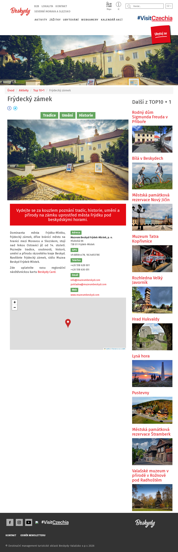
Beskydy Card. (47, 272)
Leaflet (108, 349)
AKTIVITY (41, 19)
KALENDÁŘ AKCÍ (112, 19)
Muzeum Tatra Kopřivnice (145, 238)
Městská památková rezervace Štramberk (151, 431)
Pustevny (140, 392)
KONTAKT (61, 6)
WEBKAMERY (89, 19)
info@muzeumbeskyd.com (85, 280)
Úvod (10, 90)
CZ (168, 6)
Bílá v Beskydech (147, 158)
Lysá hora (141, 356)
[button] (68, 323)
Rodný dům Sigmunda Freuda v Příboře (150, 117)
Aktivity (24, 90)
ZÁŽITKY (55, 19)
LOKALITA (47, 6)
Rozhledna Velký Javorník (147, 280)
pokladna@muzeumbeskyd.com (88, 284)
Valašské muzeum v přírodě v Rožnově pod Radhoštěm (150, 475)
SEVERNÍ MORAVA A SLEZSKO (52, 11)
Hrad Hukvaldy (145, 319)
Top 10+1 (38, 90)
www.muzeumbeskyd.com (85, 294)
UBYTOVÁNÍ (71, 19)
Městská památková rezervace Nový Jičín (151, 197)
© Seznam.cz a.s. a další (118, 349)
